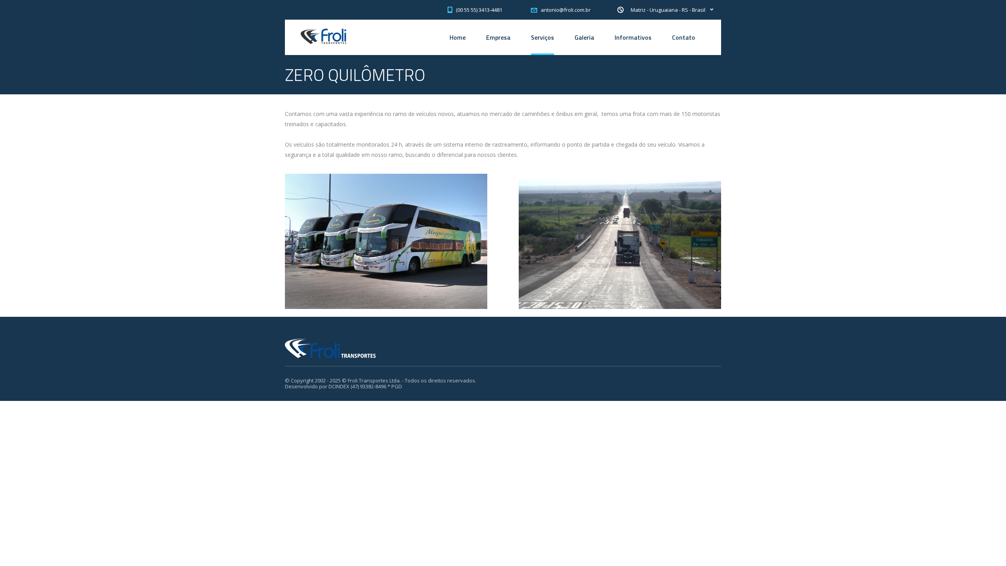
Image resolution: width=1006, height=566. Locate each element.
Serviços (542, 37)
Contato (683, 37)
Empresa (498, 37)
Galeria (584, 37)
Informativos (633, 37)
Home (458, 37)
